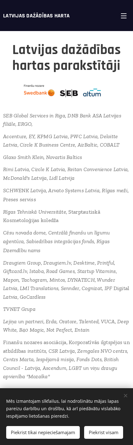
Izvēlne (124, 15)
